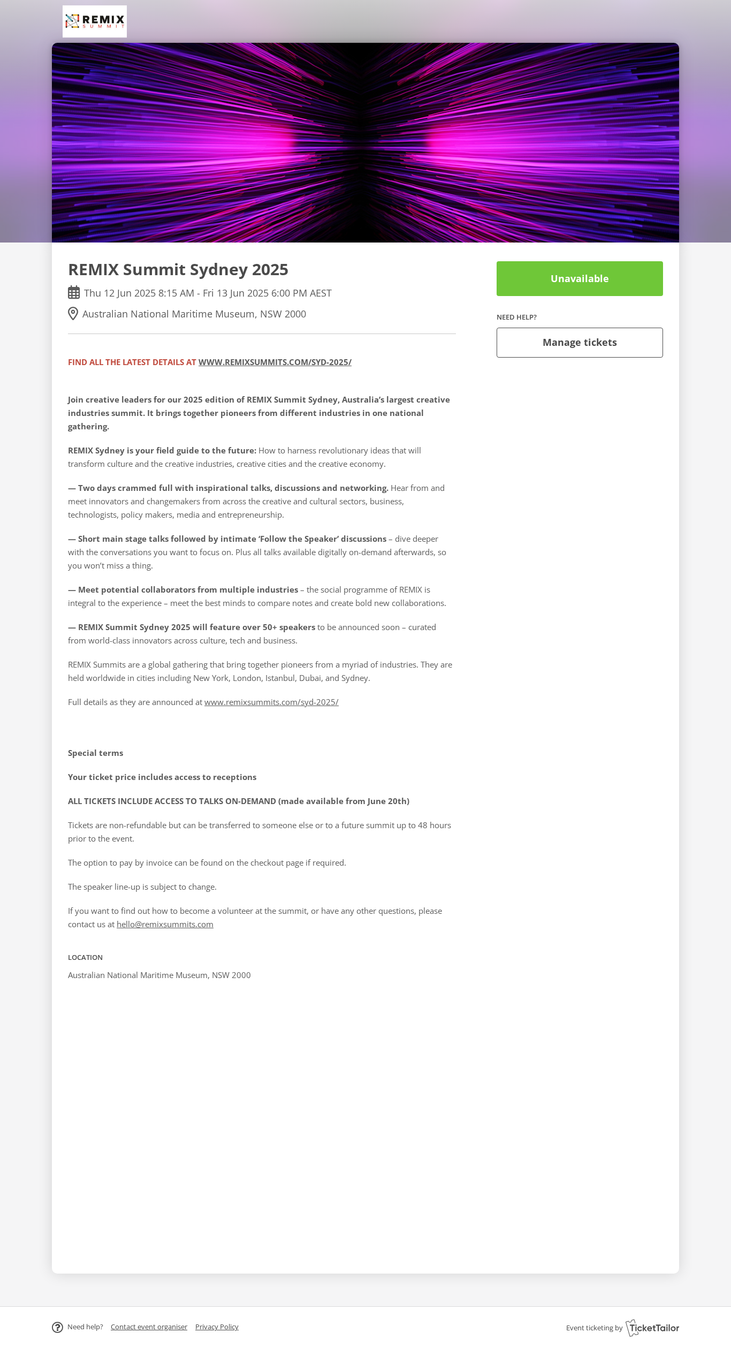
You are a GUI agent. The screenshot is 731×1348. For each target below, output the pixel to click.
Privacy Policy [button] (217, 1326)
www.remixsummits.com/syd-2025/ (271, 701)
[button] (149, 1326)
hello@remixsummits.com (165, 924)
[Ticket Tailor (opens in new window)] (652, 1327)
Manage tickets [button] (580, 342)
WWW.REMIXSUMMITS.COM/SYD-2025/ (275, 362)
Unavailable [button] (580, 278)
